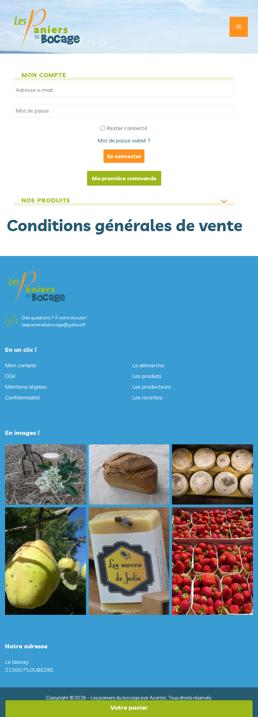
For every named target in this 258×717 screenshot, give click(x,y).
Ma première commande (124, 178)
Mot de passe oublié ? (123, 140)
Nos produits (46, 200)
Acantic (157, 698)
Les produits (147, 376)
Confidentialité (22, 397)
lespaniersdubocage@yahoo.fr (53, 325)
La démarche (148, 365)
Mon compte (20, 365)
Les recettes (147, 397)
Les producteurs (151, 386)
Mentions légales (26, 386)
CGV (10, 376)
